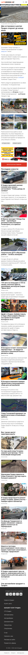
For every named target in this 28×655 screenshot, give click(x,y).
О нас (5, 632)
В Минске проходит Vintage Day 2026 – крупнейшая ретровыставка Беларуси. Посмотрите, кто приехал (13, 221)
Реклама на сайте (9, 639)
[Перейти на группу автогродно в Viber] (17, 594)
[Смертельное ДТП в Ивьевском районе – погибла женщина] (14, 244)
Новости (6, 653)
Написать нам (8, 636)
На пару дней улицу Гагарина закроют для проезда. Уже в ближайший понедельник (12, 453)
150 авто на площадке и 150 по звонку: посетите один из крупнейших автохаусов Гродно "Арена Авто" (13, 285)
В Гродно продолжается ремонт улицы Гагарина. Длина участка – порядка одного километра (14, 499)
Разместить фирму (10, 643)
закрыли (3, 51)
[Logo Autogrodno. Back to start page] (8, 2)
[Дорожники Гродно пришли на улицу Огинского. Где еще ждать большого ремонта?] (14, 466)
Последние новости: (10, 169)
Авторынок (20, 653)
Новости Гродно (9, 600)
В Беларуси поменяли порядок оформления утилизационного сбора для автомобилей (13, 383)
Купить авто (8, 603)
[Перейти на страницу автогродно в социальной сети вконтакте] (14, 594)
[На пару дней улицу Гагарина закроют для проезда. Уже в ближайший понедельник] (14, 443)
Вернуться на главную (14, 164)
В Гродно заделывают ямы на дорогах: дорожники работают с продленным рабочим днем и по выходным (13, 574)
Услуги (13, 653)
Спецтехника (8, 628)
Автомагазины (8, 615)
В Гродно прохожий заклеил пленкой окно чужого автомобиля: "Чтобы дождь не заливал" (13, 188)
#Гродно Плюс (6, 143)
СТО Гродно (7, 611)
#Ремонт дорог (17, 143)
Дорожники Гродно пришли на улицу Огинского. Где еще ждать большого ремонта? (13, 476)
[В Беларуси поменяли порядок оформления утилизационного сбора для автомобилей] (14, 373)
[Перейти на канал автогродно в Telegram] (10, 594)
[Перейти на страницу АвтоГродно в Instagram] (7, 594)
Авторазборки (8, 618)
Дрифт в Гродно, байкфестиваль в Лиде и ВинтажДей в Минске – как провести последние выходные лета (13, 316)
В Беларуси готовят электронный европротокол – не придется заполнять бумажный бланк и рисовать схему (14, 350)
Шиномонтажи (8, 621)
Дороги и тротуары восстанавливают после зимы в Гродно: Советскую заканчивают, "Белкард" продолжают (14, 549)
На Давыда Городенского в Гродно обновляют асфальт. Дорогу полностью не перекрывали (12, 523)
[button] (23, 2)
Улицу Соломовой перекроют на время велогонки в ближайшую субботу (13, 415)
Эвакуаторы (8, 625)
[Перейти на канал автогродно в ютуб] (21, 594)
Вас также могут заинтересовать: (8, 433)
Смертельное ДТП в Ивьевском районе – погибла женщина (13, 253)
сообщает (21, 77)
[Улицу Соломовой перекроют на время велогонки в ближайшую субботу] (14, 405)
